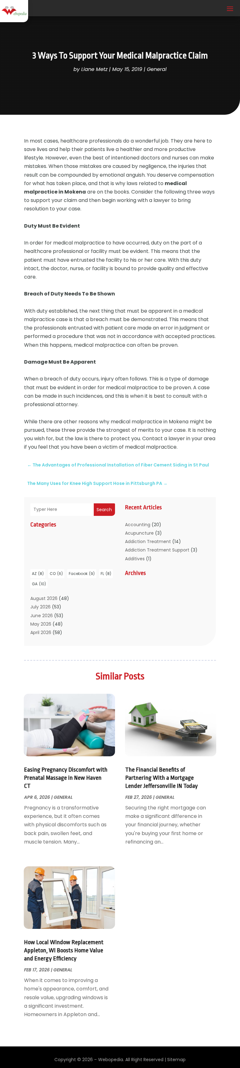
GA (39, 584)
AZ (38, 573)
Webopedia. (111, 1059)
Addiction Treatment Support (157, 550)
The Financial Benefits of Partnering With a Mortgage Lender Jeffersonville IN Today (161, 777)
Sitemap (176, 1059)
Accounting (137, 524)
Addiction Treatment (148, 541)
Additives (135, 559)
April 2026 (40, 632)
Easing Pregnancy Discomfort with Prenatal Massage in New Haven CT (66, 777)
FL (106, 573)
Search (104, 509)
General (157, 69)
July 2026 (40, 607)
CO (56, 573)
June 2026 (41, 615)
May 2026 (40, 624)
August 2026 (44, 598)
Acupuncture (139, 533)
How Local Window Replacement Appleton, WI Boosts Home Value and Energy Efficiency (63, 950)
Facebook (82, 573)
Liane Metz (94, 69)
